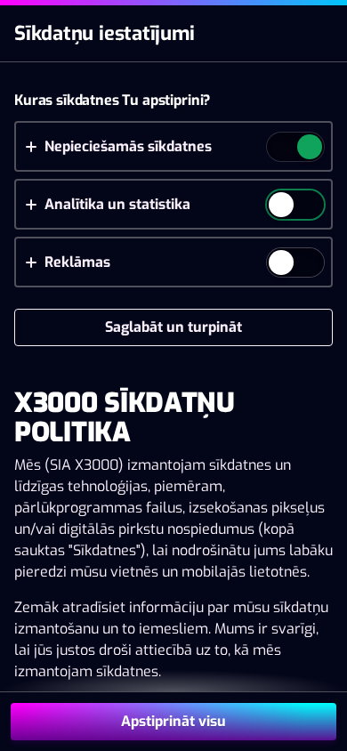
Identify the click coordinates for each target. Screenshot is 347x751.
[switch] (308, 148)
